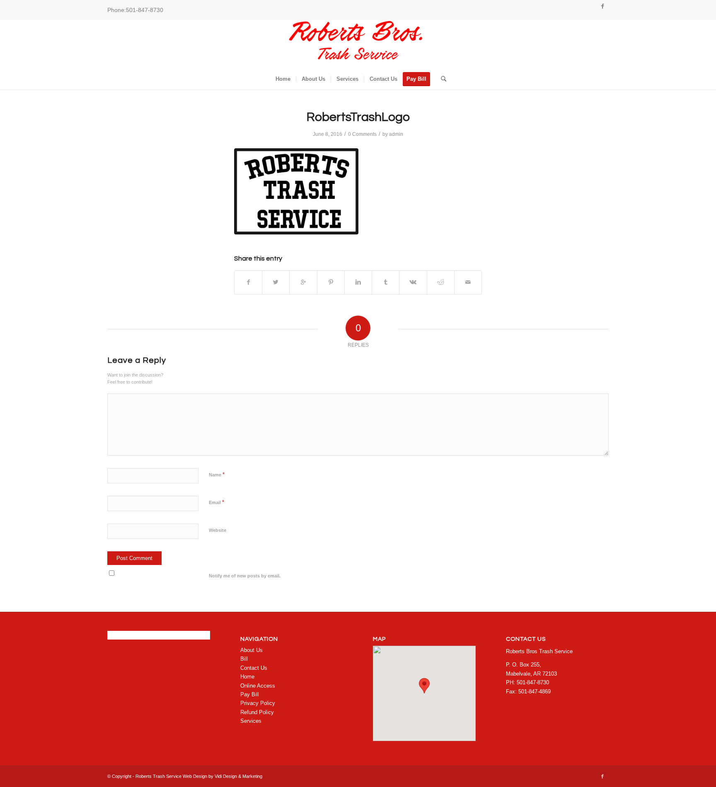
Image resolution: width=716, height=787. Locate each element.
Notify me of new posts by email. (245, 575)
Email (216, 502)
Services (250, 721)
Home (247, 677)
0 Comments (362, 134)
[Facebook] (602, 6)
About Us (251, 650)
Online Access (257, 686)
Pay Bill (249, 694)
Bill (244, 659)
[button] (424, 685)
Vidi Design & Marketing (238, 776)
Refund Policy (257, 712)
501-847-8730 (144, 10)
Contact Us (253, 668)
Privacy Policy (257, 703)
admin (396, 134)
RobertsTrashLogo (358, 117)
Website (217, 530)
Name (217, 474)
